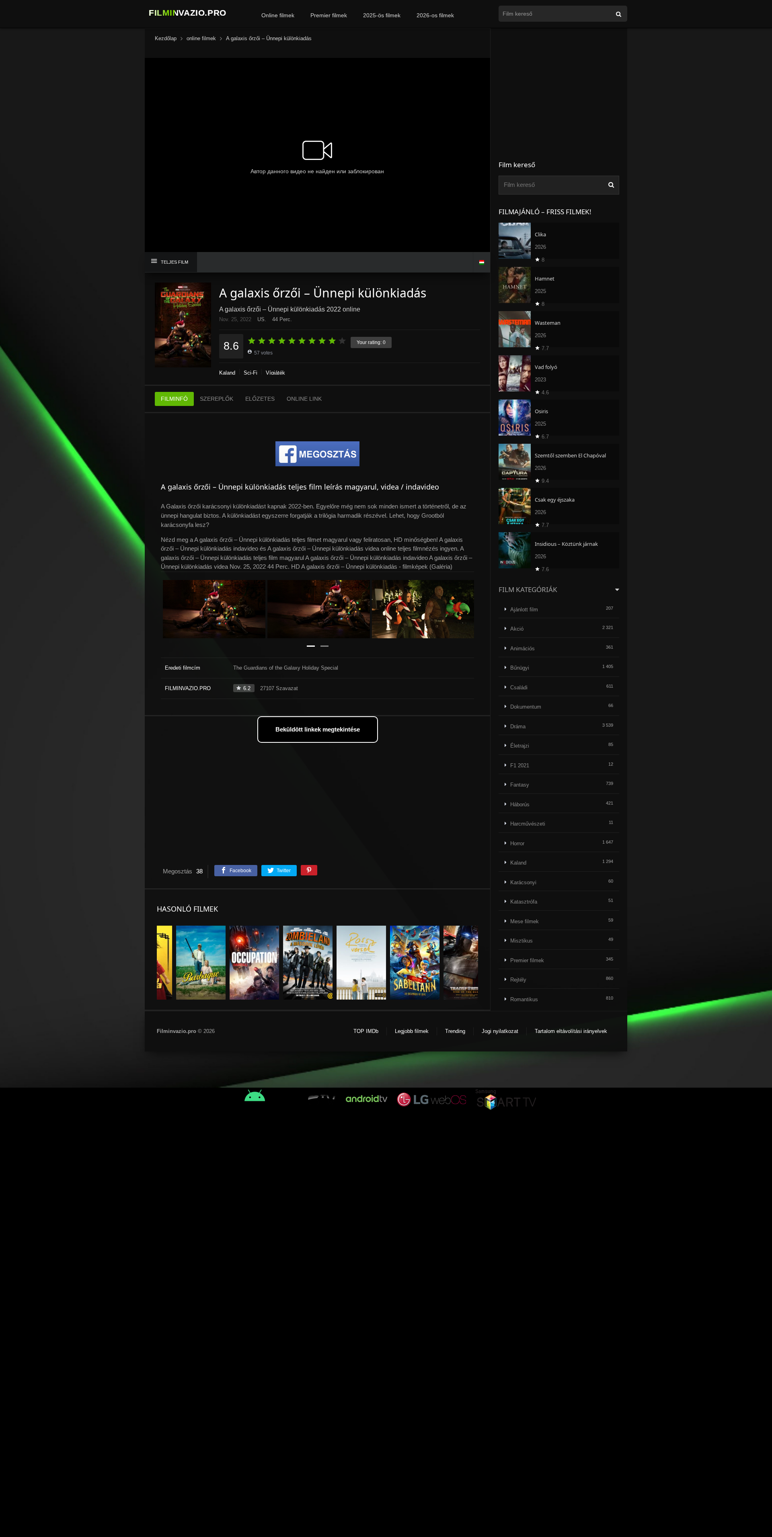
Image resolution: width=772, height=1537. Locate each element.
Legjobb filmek (412, 1031)
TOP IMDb (365, 1031)
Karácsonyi (523, 882)
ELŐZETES (260, 399)
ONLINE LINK (304, 399)
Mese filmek (524, 921)
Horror (517, 843)
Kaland (227, 373)
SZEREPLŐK (216, 399)
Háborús (520, 804)
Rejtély (518, 980)
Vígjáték (275, 373)
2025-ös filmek (381, 15)
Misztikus (521, 941)
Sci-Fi (250, 373)
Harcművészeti (527, 824)
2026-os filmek (435, 15)
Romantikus (524, 999)
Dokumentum (525, 707)
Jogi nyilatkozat (500, 1031)
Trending (455, 1031)
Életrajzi (519, 746)
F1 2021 (519, 765)
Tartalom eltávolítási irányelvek (571, 1031)
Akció (517, 629)
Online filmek (277, 15)
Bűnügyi (519, 668)
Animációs (522, 649)
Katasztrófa (523, 902)
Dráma (518, 726)
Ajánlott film (524, 610)
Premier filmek (328, 15)
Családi (519, 687)
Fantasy (519, 785)
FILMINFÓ (174, 399)
